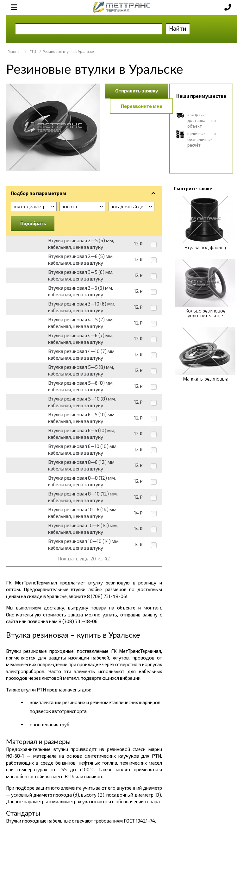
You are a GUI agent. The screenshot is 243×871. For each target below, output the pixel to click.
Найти (177, 28)
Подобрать (33, 223)
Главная (15, 51)
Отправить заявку (136, 90)
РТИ (32, 51)
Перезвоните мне (141, 106)
